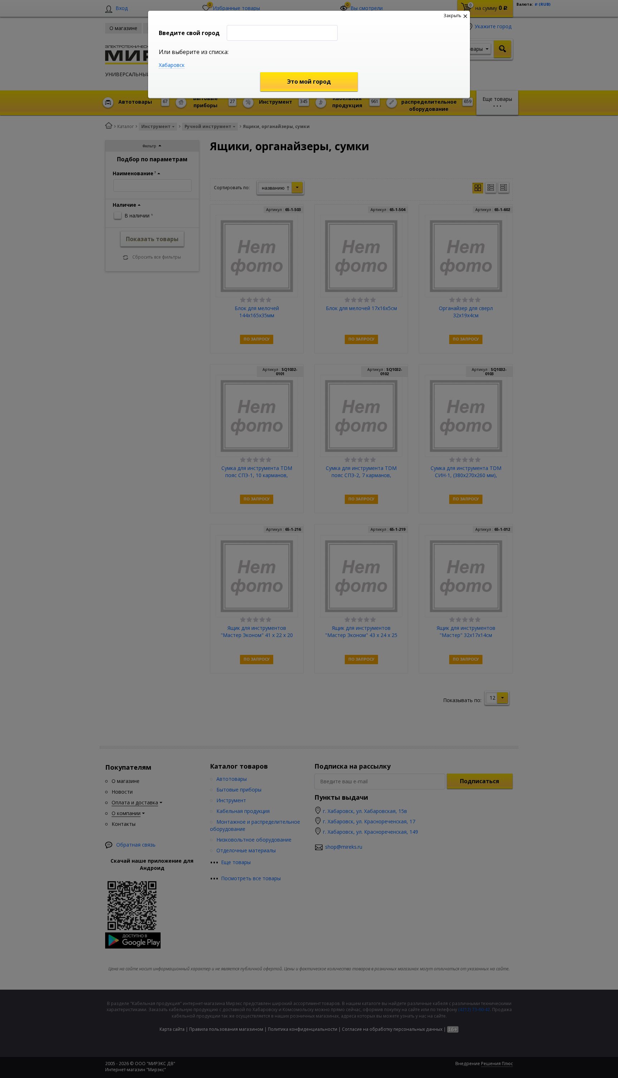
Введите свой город (189, 33)
